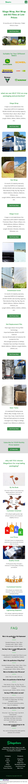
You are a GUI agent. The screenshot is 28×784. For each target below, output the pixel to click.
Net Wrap (14, 180)
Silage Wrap (14, 103)
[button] (26, 2)
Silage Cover (14, 214)
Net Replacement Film (14, 324)
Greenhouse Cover (14, 290)
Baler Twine (14, 408)
